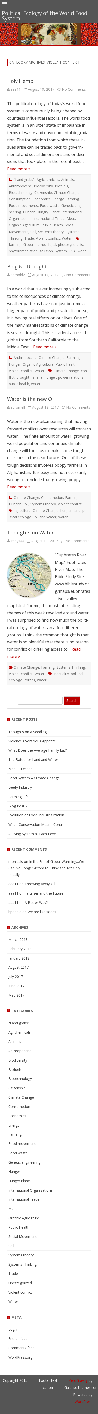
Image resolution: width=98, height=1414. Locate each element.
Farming (72, 198)
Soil (33, 231)
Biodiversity (43, 186)
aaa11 (16, 89)
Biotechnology (20, 192)
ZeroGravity (78, 1380)
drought (23, 377)
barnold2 (18, 274)
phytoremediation (23, 251)
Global (28, 244)
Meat (71, 218)
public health (19, 383)
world (82, 251)
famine (37, 377)
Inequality (61, 673)
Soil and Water (44, 517)
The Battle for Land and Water (33, 759)
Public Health (52, 225)
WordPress (83, 1401)
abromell (18, 407)
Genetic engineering (24, 1162)
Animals (67, 179)
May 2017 (16, 995)
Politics (29, 680)
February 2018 (20, 948)
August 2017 (18, 967)
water (35, 383)
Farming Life (18, 796)
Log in (13, 1329)
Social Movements (23, 1236)
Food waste (49, 205)
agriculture (22, 510)
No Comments (74, 89)
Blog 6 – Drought (27, 266)
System (61, 251)
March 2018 (18, 939)
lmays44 (17, 540)
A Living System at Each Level (32, 833)
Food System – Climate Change (34, 778)
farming (15, 244)
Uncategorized (20, 1282)
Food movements (23, 205)
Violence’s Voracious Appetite (32, 741)
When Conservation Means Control (36, 824)
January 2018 (18, 958)
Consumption (20, 198)
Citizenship (43, 192)
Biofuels (61, 186)
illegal (51, 244)
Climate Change (66, 192)
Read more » (18, 169)
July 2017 (15, 976)
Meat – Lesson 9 (22, 768)
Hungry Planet (48, 212)
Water (67, 238)
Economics (42, 198)
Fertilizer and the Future (44, 893)
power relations (70, 377)
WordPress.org (20, 1357)
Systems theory (51, 231)
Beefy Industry (20, 787)
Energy (58, 198)
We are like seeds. (42, 911)
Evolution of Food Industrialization (36, 815)
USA (72, 251)
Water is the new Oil (31, 399)
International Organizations (30, 1190)
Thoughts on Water (30, 532)
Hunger (29, 212)
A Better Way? (36, 902)
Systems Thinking (71, 667)
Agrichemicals (48, 179)
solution (46, 251)
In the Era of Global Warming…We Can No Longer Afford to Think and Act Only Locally (46, 868)
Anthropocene (20, 186)
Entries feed (18, 1338)
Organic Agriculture (24, 225)
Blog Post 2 (17, 806)
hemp (40, 244)
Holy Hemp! (21, 81)
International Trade (49, 218)
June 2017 (16, 985)
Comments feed (21, 1347)
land (77, 510)
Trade (29, 238)
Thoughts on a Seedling (27, 731)
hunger (50, 377)
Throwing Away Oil (40, 883)
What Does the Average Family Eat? (37, 750)
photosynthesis (70, 244)
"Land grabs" (24, 179)
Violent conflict (48, 238)
